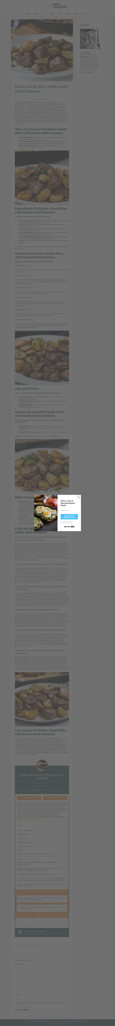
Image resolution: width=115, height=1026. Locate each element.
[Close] (78, 497)
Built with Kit (69, 526)
